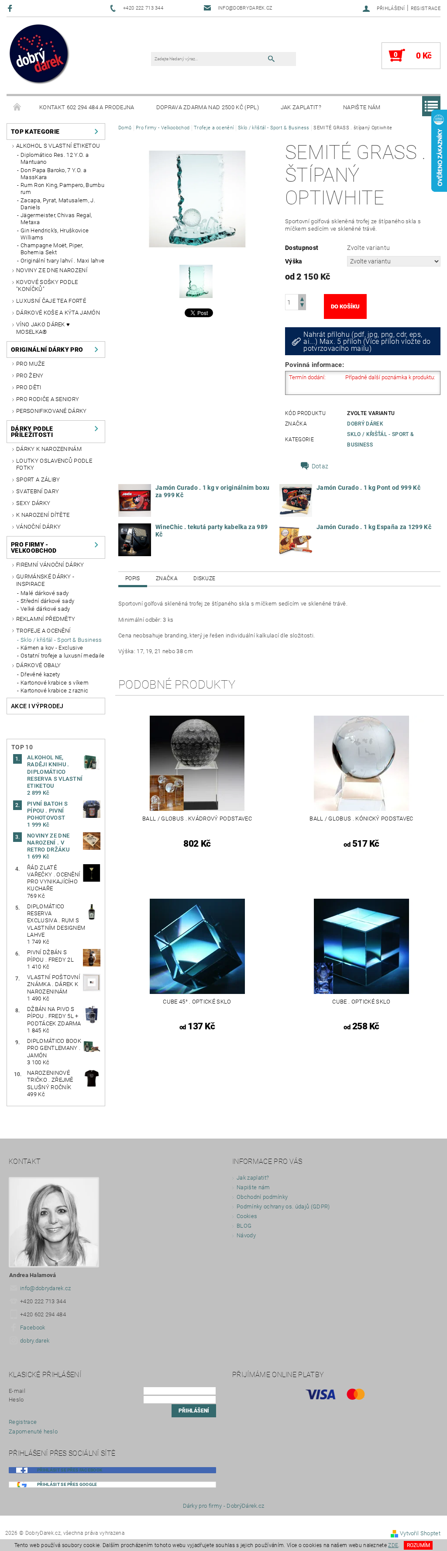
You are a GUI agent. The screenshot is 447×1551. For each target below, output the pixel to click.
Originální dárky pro (47, 349)
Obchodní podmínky (262, 1197)
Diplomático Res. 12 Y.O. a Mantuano (55, 158)
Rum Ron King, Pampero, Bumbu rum (62, 188)
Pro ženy (30, 375)
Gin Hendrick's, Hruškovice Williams (55, 234)
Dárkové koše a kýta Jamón (58, 312)
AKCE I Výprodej (37, 706)
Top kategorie (35, 131)
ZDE (393, 1545)
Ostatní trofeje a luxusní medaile (63, 655)
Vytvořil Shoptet (420, 1533)
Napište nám (362, 107)
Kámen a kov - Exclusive (52, 647)
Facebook (32, 1327)
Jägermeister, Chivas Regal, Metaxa (56, 218)
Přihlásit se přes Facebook (69, 1470)
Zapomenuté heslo (33, 1431)
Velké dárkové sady (45, 609)
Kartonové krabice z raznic (54, 690)
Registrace (425, 8)
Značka (167, 578)
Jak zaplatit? (301, 107)
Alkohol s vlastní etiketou (58, 145)
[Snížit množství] (302, 306)
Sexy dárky (33, 503)
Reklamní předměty (45, 619)
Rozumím (418, 1545)
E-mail (17, 1391)
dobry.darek (35, 1340)
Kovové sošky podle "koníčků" (47, 285)
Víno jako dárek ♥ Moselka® (43, 328)
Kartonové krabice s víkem (55, 682)
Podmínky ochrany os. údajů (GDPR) (283, 1206)
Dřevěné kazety (40, 674)
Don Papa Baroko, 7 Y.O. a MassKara (53, 173)
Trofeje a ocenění (43, 630)
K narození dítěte (42, 515)
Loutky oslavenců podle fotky (54, 464)
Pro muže (30, 363)
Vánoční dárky (38, 526)
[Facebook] (11, 8)
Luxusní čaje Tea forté (51, 301)
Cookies (247, 1216)
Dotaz (320, 466)
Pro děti (28, 387)
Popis (132, 578)
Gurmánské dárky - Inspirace (45, 580)
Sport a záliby (38, 479)
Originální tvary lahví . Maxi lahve (62, 260)
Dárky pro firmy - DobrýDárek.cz (224, 1506)
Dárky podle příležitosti (32, 431)
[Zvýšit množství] (302, 298)
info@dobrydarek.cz (45, 1288)
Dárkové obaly (38, 665)
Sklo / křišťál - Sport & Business (61, 640)
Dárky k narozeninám (49, 449)
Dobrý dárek (365, 424)
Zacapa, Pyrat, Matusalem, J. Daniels (58, 204)
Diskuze (204, 578)
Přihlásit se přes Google (67, 1484)
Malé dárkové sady (45, 593)
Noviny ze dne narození (51, 270)
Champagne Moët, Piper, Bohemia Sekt (52, 249)
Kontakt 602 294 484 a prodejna (86, 107)
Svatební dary (37, 491)
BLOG (244, 1225)
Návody (246, 1235)
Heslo (16, 1399)
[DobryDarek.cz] (39, 54)
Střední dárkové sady (47, 601)
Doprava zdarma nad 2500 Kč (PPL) (207, 107)
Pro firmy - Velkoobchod (34, 547)
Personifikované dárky (51, 411)
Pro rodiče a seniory (47, 399)
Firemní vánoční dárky (50, 564)
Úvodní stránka (17, 107)
